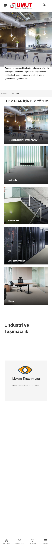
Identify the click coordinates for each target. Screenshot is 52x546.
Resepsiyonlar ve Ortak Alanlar (22, 140)
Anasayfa (5, 93)
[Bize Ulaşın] (45, 5)
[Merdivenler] (26, 205)
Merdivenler (13, 220)
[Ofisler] (26, 286)
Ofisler (11, 301)
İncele (11, 144)
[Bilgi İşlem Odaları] (26, 245)
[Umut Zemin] (21, 5)
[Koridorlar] (26, 165)
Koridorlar (12, 180)
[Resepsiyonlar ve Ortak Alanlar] (26, 125)
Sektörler (15, 93)
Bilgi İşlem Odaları (16, 261)
